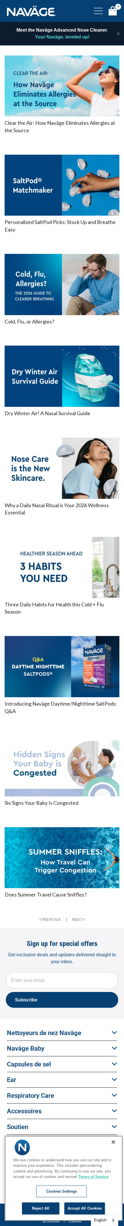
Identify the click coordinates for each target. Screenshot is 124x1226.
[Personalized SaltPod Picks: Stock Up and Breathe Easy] (62, 185)
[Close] (113, 1142)
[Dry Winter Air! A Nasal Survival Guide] (62, 376)
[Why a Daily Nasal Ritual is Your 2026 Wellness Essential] (62, 468)
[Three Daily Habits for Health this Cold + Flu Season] (62, 567)
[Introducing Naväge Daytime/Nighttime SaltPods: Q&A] (62, 666)
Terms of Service (93, 1177)
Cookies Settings (61, 1191)
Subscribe (26, 999)
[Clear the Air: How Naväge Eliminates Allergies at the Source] (62, 86)
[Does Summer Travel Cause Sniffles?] (62, 857)
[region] (64, 1178)
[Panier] (112, 11)
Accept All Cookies (84, 1208)
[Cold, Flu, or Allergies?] (62, 284)
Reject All (40, 1208)
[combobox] (104, 1220)
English (100, 1220)
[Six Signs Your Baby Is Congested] (62, 765)
